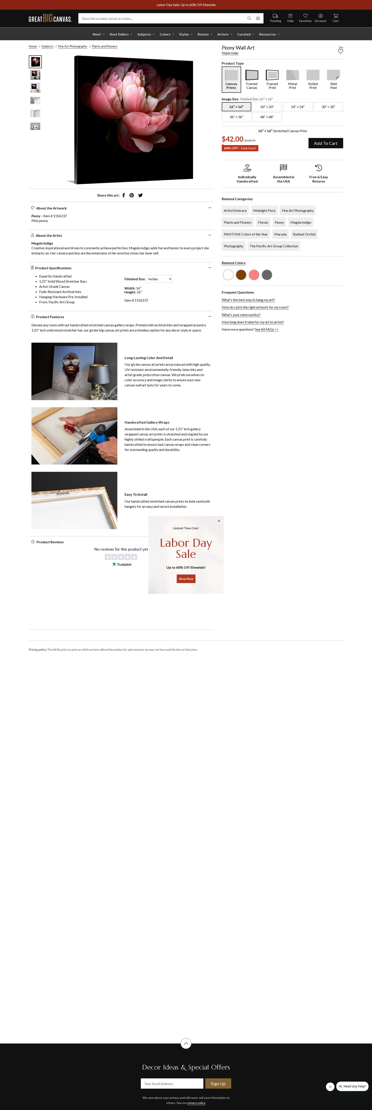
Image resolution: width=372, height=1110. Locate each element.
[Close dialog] (219, 520)
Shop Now (186, 579)
